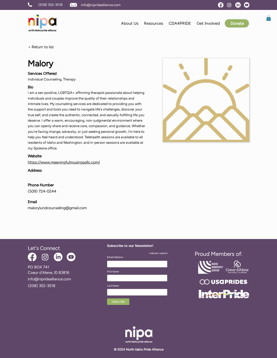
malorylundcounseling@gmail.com (57, 208)
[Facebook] (220, 5)
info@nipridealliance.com (101, 5)
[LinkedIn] (238, 5)
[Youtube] (246, 5)
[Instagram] (229, 5)
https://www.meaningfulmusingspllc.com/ (64, 162)
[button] (268, 18)
